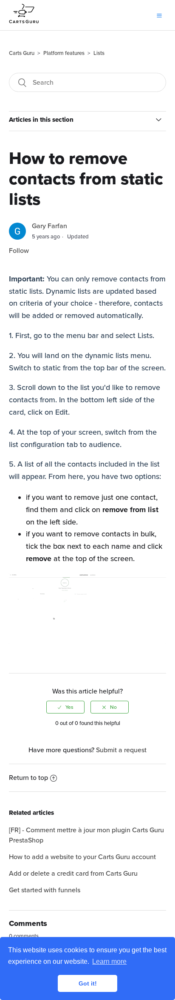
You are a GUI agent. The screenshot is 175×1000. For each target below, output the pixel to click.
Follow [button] (19, 250)
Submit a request (121, 750)
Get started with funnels (44, 890)
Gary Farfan (49, 226)
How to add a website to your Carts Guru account (82, 857)
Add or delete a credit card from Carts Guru (73, 873)
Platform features (64, 53)
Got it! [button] (88, 983)
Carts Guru (21, 53)
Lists (98, 53)
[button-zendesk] (159, 15)
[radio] (65, 707)
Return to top (28, 778)
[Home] (24, 26)
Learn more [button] (109, 961)
